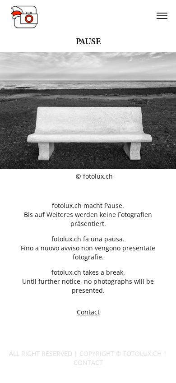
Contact (88, 312)
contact (88, 362)
